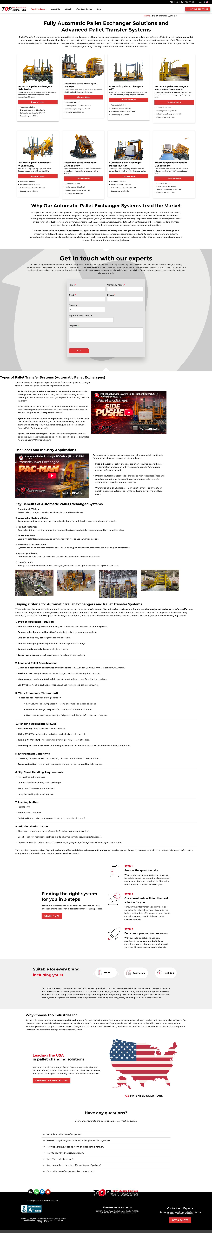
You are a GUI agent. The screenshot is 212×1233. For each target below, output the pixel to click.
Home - (24, 1218)
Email (72, 295)
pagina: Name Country (80, 315)
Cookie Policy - (30, 1220)
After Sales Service (84, 9)
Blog (99, 9)
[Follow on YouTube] (48, 1192)
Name (72, 285)
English (202, 2)
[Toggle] (44, 1134)
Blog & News (43, 1222)
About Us (55, 9)
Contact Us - (59, 1220)
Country (73, 305)
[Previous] (95, 974)
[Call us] (36, 1192)
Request (74, 326)
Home (147, 16)
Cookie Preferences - (45, 1220)
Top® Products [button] (38, 9)
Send (79, 351)
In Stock (67, 9)
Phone (111, 295)
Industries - (33, 1218)
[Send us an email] (30, 1192)
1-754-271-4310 (105, 1213)
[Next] (116, 974)
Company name (116, 285)
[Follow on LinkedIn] (42, 1192)
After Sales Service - (46, 1218)
